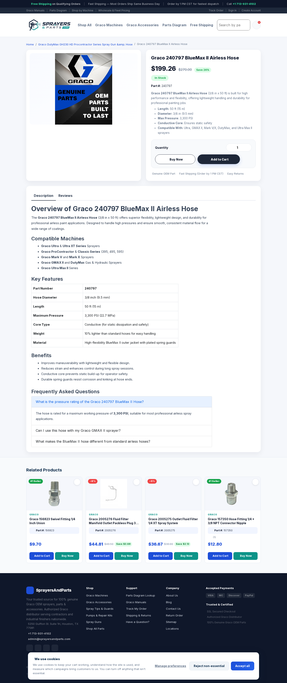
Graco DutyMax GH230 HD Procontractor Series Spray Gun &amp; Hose (85, 44)
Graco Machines (109, 25)
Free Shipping (201, 25)
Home (30, 44)
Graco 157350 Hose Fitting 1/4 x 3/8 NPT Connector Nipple (231, 521)
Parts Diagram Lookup (140, 595)
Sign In (232, 10)
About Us (172, 595)
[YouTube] (54, 648)
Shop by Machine (82, 10)
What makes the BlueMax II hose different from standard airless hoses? (93, 441)
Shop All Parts (95, 628)
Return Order (174, 615)
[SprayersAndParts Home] (49, 25)
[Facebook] (29, 648)
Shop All (84, 25)
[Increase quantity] (247, 147)
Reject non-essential (209, 666)
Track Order (216, 10)
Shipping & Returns (138, 615)
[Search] (246, 25)
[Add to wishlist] (247, 159)
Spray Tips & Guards (99, 608)
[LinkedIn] (38, 648)
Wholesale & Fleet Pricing (114, 10)
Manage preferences (170, 666)
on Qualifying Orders (55, 3)
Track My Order (136, 608)
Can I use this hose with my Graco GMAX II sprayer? (78, 430)
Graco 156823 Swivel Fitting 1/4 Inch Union (52, 521)
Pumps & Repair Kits (99, 615)
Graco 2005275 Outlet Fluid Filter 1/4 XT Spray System (173, 521)
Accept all (242, 666)
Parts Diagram (58, 10)
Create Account (251, 10)
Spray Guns (93, 622)
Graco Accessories (142, 25)
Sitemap (171, 622)
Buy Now (176, 159)
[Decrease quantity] (230, 147)
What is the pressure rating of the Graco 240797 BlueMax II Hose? (90, 402)
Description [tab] (43, 195)
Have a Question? (137, 622)
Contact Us (173, 608)
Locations (172, 628)
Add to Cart (220, 159)
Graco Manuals (35, 10)
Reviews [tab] (65, 195)
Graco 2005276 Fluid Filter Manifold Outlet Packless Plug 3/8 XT (114, 521)
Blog (169, 602)
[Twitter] (46, 648)
